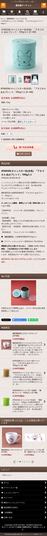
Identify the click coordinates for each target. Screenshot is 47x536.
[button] (3, 5)
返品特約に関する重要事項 (13, 139)
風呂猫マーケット (24, 5)
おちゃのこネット (20, 534)
